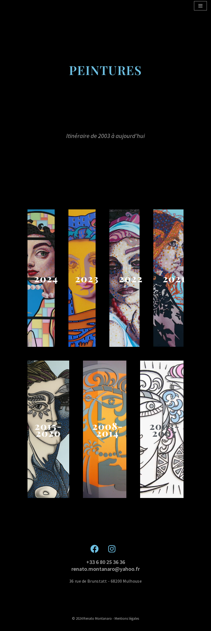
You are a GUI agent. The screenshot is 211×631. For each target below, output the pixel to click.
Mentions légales (127, 618)
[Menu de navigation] (200, 5)
